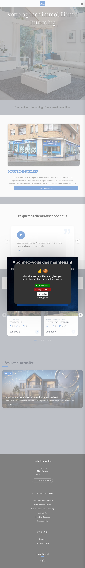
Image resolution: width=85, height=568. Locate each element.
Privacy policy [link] (42, 298)
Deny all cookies (43, 290)
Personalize (42, 294)
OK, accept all (43, 285)
